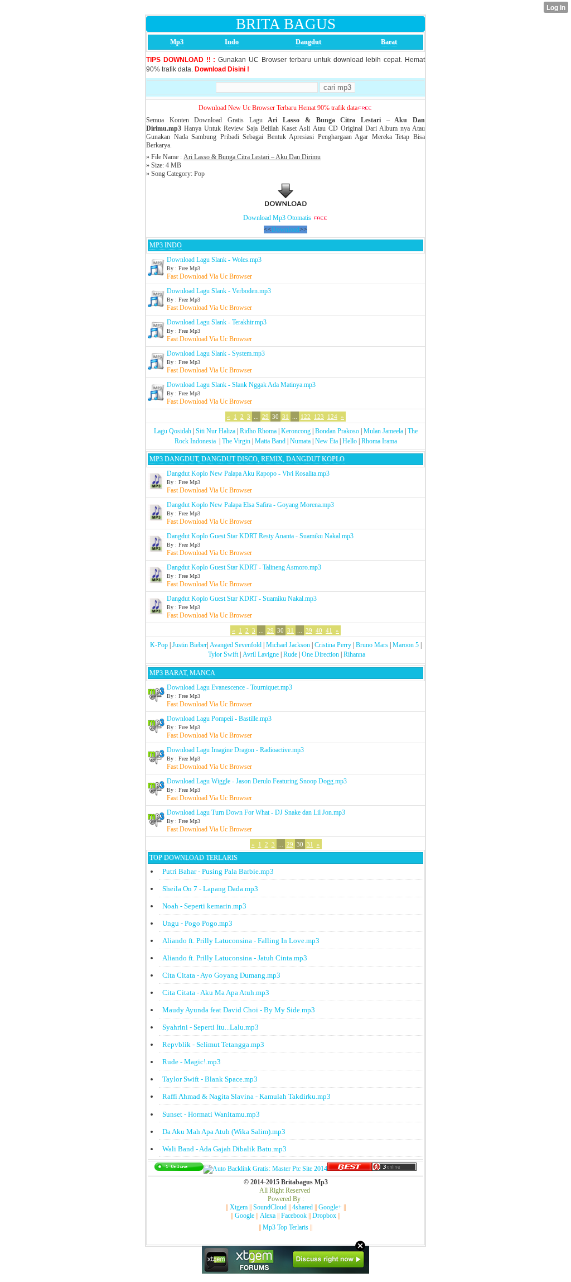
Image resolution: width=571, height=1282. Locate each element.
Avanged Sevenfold (236, 645)
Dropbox (324, 1215)
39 (309, 630)
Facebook (294, 1215)
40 (319, 630)
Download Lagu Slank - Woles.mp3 (214, 260)
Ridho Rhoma (258, 431)
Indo (232, 42)
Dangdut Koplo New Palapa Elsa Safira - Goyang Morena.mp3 (250, 505)
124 (332, 416)
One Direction (320, 654)
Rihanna (354, 654)
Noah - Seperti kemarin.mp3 (204, 906)
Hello (349, 441)
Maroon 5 (406, 645)
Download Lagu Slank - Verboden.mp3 (219, 291)
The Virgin (236, 441)
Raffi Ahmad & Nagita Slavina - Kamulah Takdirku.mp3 (246, 1096)
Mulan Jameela (383, 431)
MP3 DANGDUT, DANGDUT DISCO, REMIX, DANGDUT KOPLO (247, 459)
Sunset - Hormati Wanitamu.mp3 (211, 1114)
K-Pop (159, 645)
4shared (302, 1207)
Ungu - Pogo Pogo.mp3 (197, 923)
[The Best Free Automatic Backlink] (349, 1169)
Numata (300, 441)
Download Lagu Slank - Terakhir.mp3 (217, 322)
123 (319, 416)
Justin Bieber (189, 645)
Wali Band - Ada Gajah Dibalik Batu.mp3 (224, 1149)
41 (329, 630)
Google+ (330, 1207)
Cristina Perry (332, 645)
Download (285, 229)
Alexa (267, 1215)
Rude (290, 654)
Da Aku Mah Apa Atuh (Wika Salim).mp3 (224, 1131)
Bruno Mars (372, 645)
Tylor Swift (223, 654)
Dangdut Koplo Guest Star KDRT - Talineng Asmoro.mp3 (244, 567)
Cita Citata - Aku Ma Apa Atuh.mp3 (215, 992)
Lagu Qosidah (172, 431)
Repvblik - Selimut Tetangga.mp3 (213, 1044)
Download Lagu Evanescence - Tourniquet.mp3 (229, 687)
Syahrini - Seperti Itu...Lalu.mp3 (210, 1027)
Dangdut (308, 42)
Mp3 (176, 42)
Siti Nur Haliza (215, 431)
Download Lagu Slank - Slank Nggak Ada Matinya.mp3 (241, 385)
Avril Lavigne (261, 654)
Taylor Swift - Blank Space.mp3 (210, 1079)
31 (285, 416)
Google (244, 1215)
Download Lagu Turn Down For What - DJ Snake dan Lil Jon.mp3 (256, 812)
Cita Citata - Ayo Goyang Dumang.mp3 (221, 975)
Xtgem (239, 1207)
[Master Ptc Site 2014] (265, 1169)
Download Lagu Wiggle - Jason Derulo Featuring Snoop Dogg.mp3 (257, 781)
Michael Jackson (288, 645)
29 (265, 416)
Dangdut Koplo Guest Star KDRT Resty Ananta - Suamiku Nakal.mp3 (260, 536)
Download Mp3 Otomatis (277, 218)
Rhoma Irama (379, 441)
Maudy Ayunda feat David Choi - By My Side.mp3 (238, 1010)
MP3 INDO (165, 245)
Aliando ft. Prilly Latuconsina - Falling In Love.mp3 (241, 940)
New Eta (326, 441)
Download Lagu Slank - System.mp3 (216, 353)
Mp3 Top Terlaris (285, 1227)
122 (306, 416)
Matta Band (270, 441)
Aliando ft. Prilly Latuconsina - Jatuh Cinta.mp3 (234, 958)
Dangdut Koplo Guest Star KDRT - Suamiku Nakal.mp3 (242, 598)
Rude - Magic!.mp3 (191, 1062)
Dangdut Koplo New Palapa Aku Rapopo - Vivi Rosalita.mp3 (248, 473)
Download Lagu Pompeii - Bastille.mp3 (219, 719)
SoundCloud (270, 1207)
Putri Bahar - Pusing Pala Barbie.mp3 (218, 871)
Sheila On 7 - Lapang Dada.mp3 (210, 888)
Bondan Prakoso (337, 431)
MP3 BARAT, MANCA (182, 673)
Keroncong (296, 431)
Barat (389, 42)
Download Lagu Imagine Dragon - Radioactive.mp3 (235, 750)
